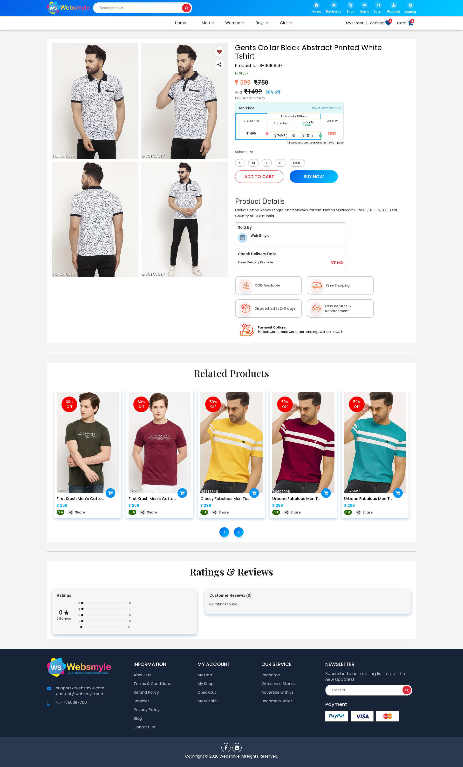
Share (80, 512)
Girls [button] (284, 23)
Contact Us (144, 727)
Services (142, 701)
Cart (405, 23)
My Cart (205, 675)
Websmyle (229, 756)
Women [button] (232, 23)
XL (280, 162)
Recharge (270, 675)
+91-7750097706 (71, 702)
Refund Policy (146, 692)
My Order (355, 23)
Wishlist (380, 23)
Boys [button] (260, 23)
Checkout (206, 692)
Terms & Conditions (152, 683)
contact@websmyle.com (80, 694)
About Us (142, 675)
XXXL (297, 162)
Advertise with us (277, 692)
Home (180, 23)
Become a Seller (276, 701)
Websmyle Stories (278, 683)
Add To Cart (259, 176)
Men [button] (206, 23)
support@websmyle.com (80, 688)
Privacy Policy (147, 709)
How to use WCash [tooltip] (324, 107)
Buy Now (314, 176)
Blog (138, 718)
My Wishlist (207, 701)
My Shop (205, 683)
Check (337, 262)
